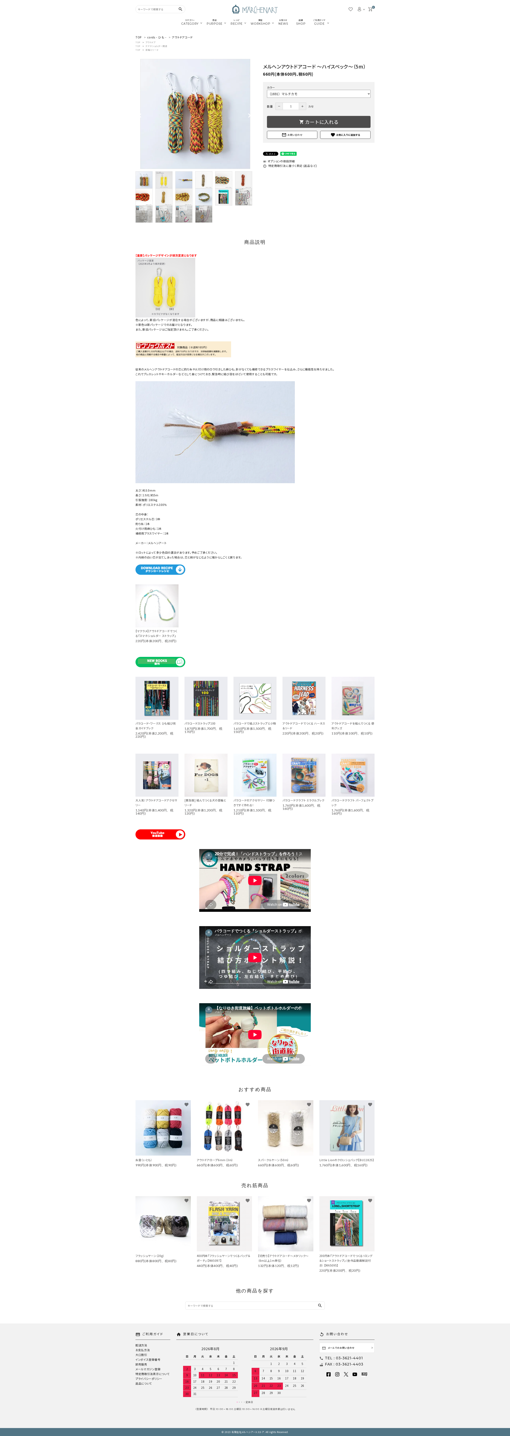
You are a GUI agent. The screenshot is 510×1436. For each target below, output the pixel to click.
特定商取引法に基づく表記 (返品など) (290, 166)
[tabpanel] (195, 114)
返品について (143, 1383)
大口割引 (141, 1355)
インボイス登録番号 (147, 1360)
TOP (137, 42)
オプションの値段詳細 (279, 161)
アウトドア (150, 42)
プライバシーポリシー (148, 1379)
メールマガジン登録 (147, 1369)
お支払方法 (142, 1350)
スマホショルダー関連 (156, 46)
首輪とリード (151, 49)
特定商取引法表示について (152, 1374)
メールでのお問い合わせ (338, 1348)
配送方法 (141, 1345)
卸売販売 (141, 1364)
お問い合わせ (292, 134)
